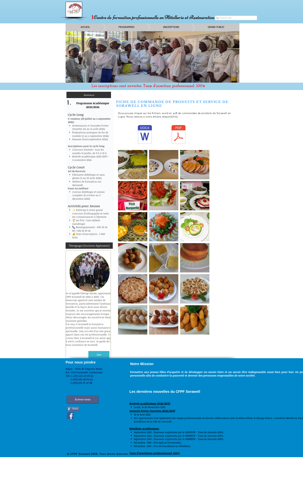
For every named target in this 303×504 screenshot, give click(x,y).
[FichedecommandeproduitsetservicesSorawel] (145, 135)
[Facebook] (70, 415)
